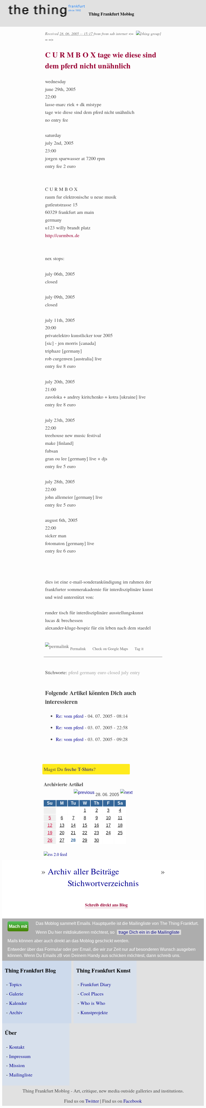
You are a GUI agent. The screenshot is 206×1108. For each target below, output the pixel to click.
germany (88, 672)
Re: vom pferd (69, 716)
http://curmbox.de (62, 235)
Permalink (78, 648)
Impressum (20, 1056)
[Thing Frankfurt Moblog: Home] (47, 11)
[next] (126, 794)
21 (73, 833)
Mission (17, 1065)
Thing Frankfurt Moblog (111, 14)
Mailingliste (20, 1074)
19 (49, 833)
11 (120, 818)
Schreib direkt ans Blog (106, 905)
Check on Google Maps (110, 648)
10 (108, 818)
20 (62, 833)
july (125, 672)
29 (84, 840)
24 (108, 833)
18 (120, 825)
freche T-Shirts (78, 769)
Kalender (18, 1003)
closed (114, 672)
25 (120, 833)
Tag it (139, 648)
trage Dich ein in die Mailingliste (149, 932)
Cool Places (92, 993)
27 (62, 840)
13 (62, 825)
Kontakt (16, 1047)
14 (73, 825)
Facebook (132, 1101)
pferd (73, 672)
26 (49, 840)
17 (108, 825)
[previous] (84, 794)
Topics (15, 984)
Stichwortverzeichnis (103, 883)
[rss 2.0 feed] (55, 855)
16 (96, 825)
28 (73, 840)
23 (96, 833)
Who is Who (92, 1003)
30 (96, 840)
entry (135, 672)
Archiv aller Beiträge (83, 871)
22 (84, 833)
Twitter (92, 1101)
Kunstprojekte (94, 1012)
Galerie (16, 993)
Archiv (16, 1012)
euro (102, 672)
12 (49, 825)
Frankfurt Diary (95, 984)
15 (84, 825)
